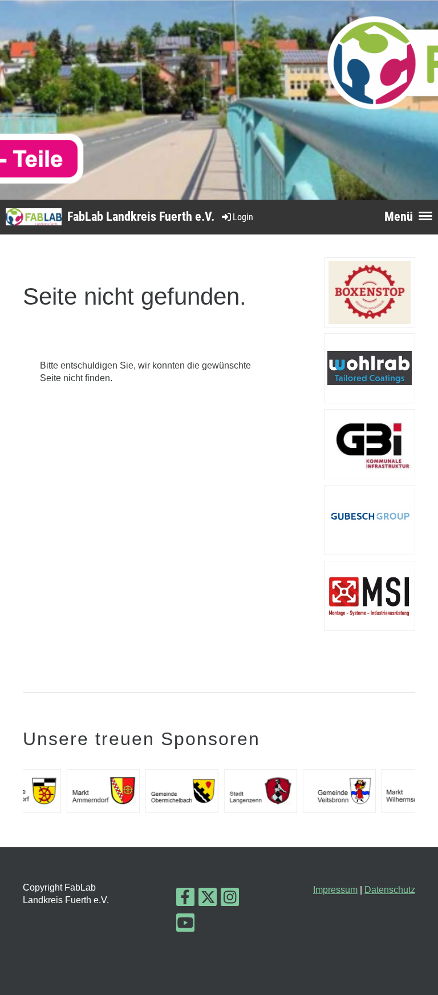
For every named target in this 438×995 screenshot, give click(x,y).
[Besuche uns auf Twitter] (207, 899)
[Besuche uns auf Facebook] (185, 899)
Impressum (335, 890)
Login (243, 217)
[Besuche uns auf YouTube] (185, 925)
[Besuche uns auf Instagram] (230, 899)
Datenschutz (389, 890)
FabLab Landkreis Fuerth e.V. (140, 216)
